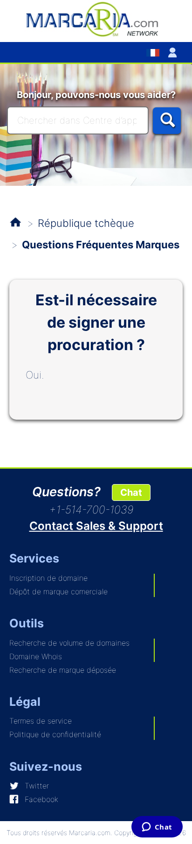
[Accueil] (96, 18)
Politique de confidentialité (55, 734)
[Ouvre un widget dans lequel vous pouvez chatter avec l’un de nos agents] (157, 827)
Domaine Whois (35, 656)
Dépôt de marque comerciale (58, 591)
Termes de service (40, 720)
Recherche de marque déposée (62, 670)
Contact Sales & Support (96, 526)
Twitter (37, 785)
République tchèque (86, 223)
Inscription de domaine (48, 578)
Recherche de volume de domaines (69, 642)
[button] (174, 52)
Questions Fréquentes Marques (100, 245)
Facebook (41, 799)
